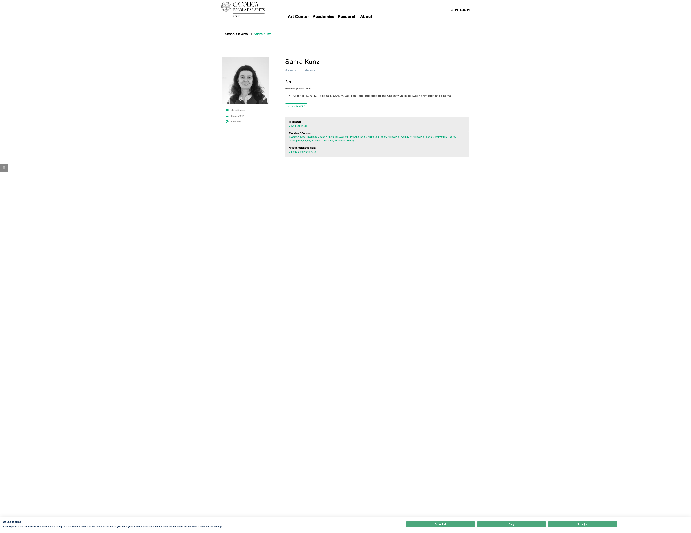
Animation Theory (377, 136)
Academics (323, 16)
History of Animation (400, 136)
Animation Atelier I (338, 136)
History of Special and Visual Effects (434, 136)
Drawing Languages (299, 140)
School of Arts (236, 34)
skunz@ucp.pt (238, 110)
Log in (465, 10)
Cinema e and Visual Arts (302, 151)
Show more (298, 106)
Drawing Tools (357, 136)
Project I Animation (322, 140)
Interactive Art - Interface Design (307, 136)
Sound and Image (298, 125)
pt (457, 10)
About (366, 16)
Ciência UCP (237, 116)
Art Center (298, 16)
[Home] (251, 9)
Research (347, 16)
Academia (236, 121)
